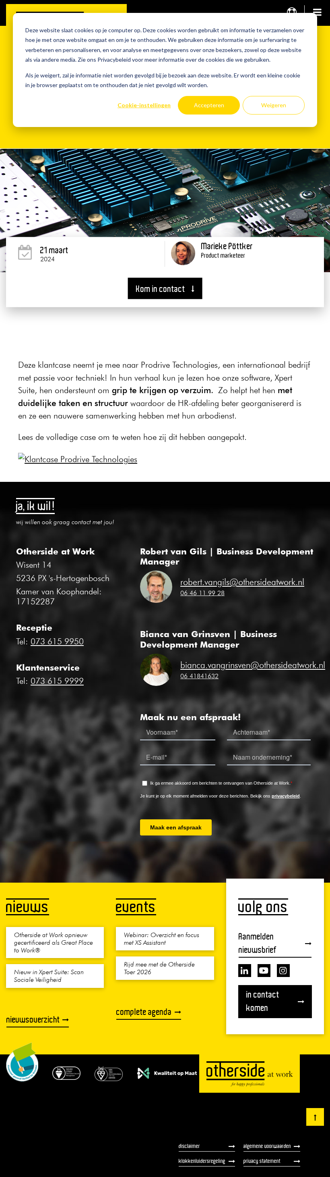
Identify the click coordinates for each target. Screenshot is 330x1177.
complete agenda (144, 1012)
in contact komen (262, 1001)
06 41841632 (199, 676)
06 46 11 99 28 (202, 593)
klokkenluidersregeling (202, 1161)
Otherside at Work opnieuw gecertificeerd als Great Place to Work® (53, 942)
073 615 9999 (57, 681)
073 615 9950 (57, 641)
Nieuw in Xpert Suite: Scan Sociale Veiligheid (49, 975)
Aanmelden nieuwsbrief (257, 943)
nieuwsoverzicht (33, 1020)
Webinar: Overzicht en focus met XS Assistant (161, 938)
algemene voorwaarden (267, 1146)
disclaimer (189, 1146)
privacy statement (261, 1161)
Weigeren (273, 105)
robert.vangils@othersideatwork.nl (242, 582)
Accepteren (209, 105)
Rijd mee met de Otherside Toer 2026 (159, 968)
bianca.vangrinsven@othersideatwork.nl (252, 665)
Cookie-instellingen (144, 105)
